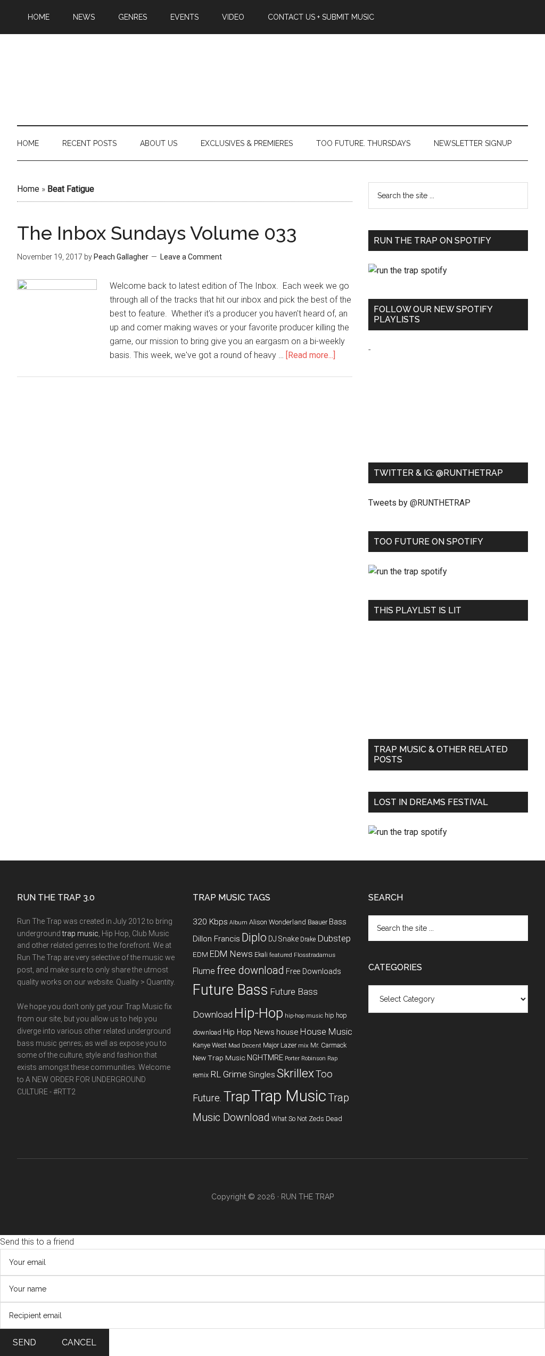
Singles (262, 1074)
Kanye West (210, 1045)
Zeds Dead (325, 1119)
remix (201, 1075)
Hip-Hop (258, 1013)
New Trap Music (219, 1057)
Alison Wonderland (277, 922)
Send (24, 1342)
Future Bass (230, 989)
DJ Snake (283, 939)
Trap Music (288, 1096)
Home (28, 189)
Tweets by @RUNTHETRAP (419, 503)
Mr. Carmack (328, 1045)
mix (303, 1045)
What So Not (289, 1119)
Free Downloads (313, 971)
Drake (308, 939)
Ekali (261, 955)
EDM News (231, 953)
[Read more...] (310, 355)
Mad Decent (244, 1045)
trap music (80, 933)
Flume (204, 971)
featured (280, 955)
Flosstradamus (314, 955)
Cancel (79, 1342)
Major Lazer (279, 1045)
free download (250, 970)
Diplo (254, 937)
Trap (237, 1097)
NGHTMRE (265, 1057)
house (287, 1032)
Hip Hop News (249, 1032)
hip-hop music (304, 1015)
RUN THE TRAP (307, 1196)
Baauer (317, 922)
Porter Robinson (305, 1058)
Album (238, 922)
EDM (200, 954)
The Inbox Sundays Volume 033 (157, 233)
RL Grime (228, 1074)
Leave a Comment (191, 257)
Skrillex (295, 1073)
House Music (326, 1031)
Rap (332, 1058)
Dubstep (334, 938)
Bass (337, 922)
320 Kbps (210, 922)
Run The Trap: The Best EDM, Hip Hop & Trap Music (272, 68)
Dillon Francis (216, 939)
